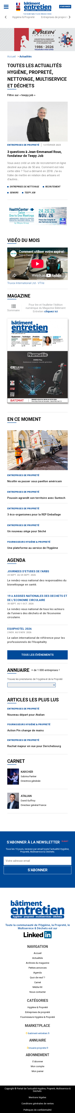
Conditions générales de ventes (37, 1103)
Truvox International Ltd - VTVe (25, 283)
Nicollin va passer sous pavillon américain (34, 481)
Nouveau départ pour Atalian (26, 714)
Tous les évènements (37, 654)
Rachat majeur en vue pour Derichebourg (34, 746)
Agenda (37, 972)
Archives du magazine (37, 963)
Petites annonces (38, 967)
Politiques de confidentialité (37, 1110)
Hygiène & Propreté (23, 17)
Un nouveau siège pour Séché (26, 531)
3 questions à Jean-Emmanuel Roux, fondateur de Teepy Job (34, 154)
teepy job (30, 192)
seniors (14, 192)
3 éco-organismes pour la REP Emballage (34, 514)
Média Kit (37, 987)
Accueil (11, 56)
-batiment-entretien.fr (38, 1033)
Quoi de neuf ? (37, 977)
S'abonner (65, 7)
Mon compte (37, 1066)
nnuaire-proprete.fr (37, 1048)
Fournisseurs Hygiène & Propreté (28, 542)
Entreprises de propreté (54, 17)
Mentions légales (37, 1097)
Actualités (25, 56)
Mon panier (38, 1071)
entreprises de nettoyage (24, 186)
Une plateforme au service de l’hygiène (32, 548)
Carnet (37, 982)
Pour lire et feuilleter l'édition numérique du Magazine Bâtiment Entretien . (46, 308)
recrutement (52, 186)
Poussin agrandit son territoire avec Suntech (36, 498)
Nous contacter (37, 992)
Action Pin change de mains (25, 730)
